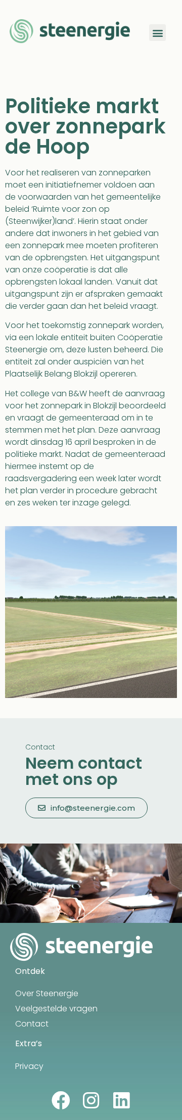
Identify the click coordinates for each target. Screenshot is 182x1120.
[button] (157, 32)
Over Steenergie (46, 993)
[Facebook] (61, 1100)
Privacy (29, 1066)
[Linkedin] (121, 1100)
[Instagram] (91, 1100)
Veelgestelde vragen (56, 1008)
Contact (32, 1024)
